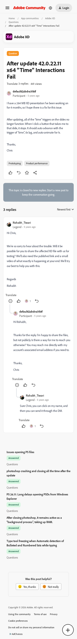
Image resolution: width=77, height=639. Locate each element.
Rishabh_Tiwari (22, 222)
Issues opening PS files (20, 452)
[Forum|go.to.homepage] (29, 8)
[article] (38, 262)
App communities (30, 18)
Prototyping (15, 163)
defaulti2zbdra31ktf (24, 91)
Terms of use (40, 614)
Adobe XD (50, 18)
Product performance (37, 163)
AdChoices (17, 633)
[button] (7, 9)
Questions (14, 22)
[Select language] (50, 8)
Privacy (53, 614)
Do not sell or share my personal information (31, 627)
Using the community (19, 614)
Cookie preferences (18, 620)
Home (12, 18)
